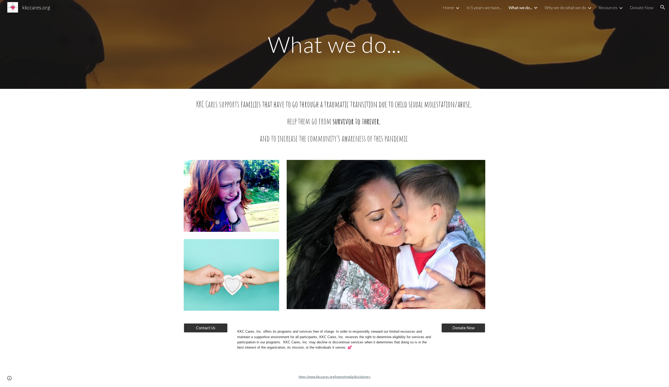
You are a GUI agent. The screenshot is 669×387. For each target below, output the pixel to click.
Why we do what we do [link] (565, 7)
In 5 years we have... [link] (484, 7)
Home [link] (448, 7)
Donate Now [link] (641, 7)
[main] (334, 44)
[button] (662, 7)
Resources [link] (608, 7)
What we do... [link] (520, 7)
